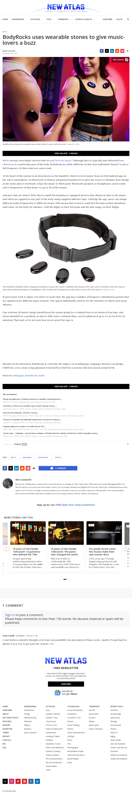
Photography (72, 747)
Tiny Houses (51, 721)
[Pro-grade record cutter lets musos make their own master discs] (104, 533)
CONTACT (7, 740)
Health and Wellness (118, 758)
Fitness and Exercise (118, 747)
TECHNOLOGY (73, 706)
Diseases (114, 751)
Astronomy (115, 717)
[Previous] (6, 548)
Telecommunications (76, 755)
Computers (72, 714)
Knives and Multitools (55, 747)
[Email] (127, 51)
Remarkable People (75, 751)
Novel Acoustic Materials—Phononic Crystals (20, 413)
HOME (5, 19)
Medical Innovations (118, 755)
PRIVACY (6, 736)
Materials (28, 721)
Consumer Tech (74, 717)
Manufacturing (30, 717)
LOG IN (119, 19)
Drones (70, 721)
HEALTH (113, 732)
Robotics (27, 729)
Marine (92, 721)
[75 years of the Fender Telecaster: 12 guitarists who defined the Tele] (28, 533)
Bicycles (92, 717)
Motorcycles (94, 725)
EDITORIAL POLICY (10, 717)
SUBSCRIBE (107, 19)
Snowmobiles (51, 766)
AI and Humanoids (75, 710)
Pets (69, 744)
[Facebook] (102, 51)
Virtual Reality (73, 758)
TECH (48, 19)
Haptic (58, 457)
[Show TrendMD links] (128, 444)
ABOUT (6, 714)
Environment (115, 725)
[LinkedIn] (112, 51)
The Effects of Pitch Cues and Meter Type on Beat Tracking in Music (29, 406)
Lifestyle (70, 736)
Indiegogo (18, 375)
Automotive (94, 714)
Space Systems (30, 732)
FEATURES (7, 721)
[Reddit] (117, 51)
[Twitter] (107, 51)
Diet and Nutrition (117, 744)
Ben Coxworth (23, 479)
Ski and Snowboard (54, 762)
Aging (112, 736)
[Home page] (66, 8)
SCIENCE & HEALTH (83, 19)
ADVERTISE (7, 729)
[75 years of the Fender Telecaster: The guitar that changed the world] (66, 533)
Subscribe (66, 684)
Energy (27, 714)
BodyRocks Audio (35, 375)
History (70, 729)
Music (5, 32)
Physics (113, 729)
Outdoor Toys (51, 717)
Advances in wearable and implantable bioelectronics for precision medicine (31, 420)
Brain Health (115, 740)
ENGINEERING (18, 19)
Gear (48, 710)
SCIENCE (114, 710)
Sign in (10, 615)
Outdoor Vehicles (53, 714)
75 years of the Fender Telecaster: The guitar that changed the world (64, 551)
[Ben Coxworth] (8, 483)
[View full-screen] (126, 59)
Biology (113, 721)
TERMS (6, 732)
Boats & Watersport (54, 729)
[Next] (125, 548)
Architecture (29, 710)
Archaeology (115, 714)
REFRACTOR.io (116, 706)
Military (27, 725)
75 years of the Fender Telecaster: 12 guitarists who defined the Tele (26, 551)
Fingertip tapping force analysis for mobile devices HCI (23, 426)
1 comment (60, 468)
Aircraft (92, 710)
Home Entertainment (76, 732)
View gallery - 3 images (66, 153)
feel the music (64, 160)
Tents (48, 770)
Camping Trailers (53, 736)
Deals (69, 762)
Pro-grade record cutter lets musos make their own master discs (102, 551)
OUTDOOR (35, 19)
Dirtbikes (49, 740)
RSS (4, 744)
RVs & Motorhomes (54, 758)
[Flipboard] (122, 51)
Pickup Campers (52, 755)
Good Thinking (73, 725)
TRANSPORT (63, 19)
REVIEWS (6, 725)
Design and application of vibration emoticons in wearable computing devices (31, 399)
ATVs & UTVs (51, 725)
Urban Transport (96, 729)
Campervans (51, 732)
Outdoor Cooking (53, 751)
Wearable (27, 457)
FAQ (4, 747)
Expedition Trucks (53, 744)
